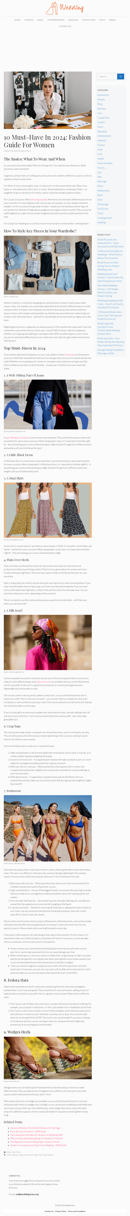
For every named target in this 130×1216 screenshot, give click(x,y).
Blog (100, 104)
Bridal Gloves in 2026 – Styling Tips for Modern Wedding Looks (109, 266)
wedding (101, 222)
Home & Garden (105, 163)
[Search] (120, 76)
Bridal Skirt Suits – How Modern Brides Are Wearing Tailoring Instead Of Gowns (111, 342)
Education (102, 131)
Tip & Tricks (16, 1152)
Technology (103, 204)
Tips (40, 1155)
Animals (101, 99)
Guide (21, 1155)
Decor (100, 126)
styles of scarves (43, 681)
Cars (100, 113)
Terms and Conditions (76, 1211)
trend (45, 1155)
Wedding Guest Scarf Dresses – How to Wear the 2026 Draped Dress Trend (110, 277)
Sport (100, 195)
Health (101, 158)
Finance (28, 20)
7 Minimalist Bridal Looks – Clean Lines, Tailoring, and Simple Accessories (110, 315)
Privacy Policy (60, 1211)
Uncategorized (104, 218)
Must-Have (28, 1155)
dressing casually (39, 199)
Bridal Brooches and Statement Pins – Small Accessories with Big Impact (111, 243)
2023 (9, 1155)
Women (51, 1155)
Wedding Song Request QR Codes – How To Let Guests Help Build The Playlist (110, 304)
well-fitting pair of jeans (17, 437)
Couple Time (88, 20)
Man (100, 176)
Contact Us (65, 26)
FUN (100, 154)
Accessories (103, 95)
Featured (102, 140)
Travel (112, 20)
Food (100, 149)
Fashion (15, 1155)
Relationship (103, 190)
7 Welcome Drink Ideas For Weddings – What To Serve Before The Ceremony (110, 254)
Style (102, 20)
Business (73, 20)
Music (40, 20)
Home (17, 20)
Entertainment (56, 20)
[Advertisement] (65, 48)
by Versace (70, 354)
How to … (102, 167)
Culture (101, 122)
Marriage (102, 181)
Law (99, 172)
